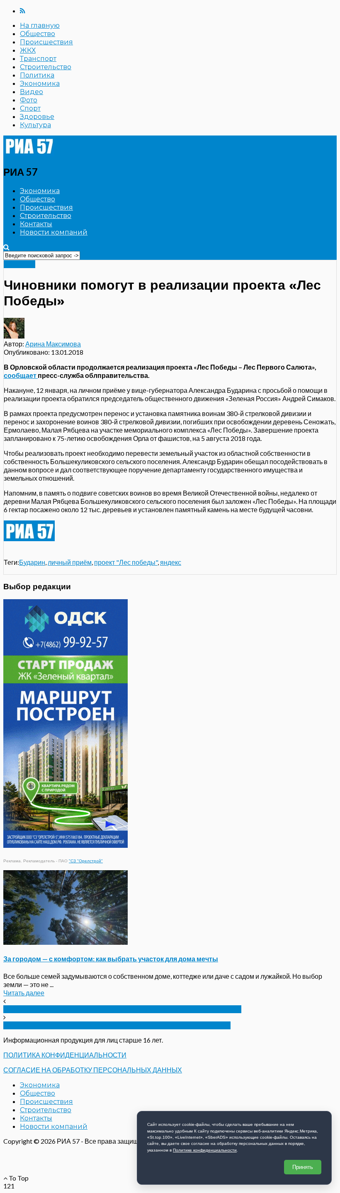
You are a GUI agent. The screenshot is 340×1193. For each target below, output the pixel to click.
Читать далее (23, 993)
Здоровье (37, 117)
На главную (40, 25)
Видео (31, 92)
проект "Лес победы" (126, 562)
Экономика (40, 83)
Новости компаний (53, 232)
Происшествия (46, 42)
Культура (35, 125)
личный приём (70, 562)
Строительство (45, 67)
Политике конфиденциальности (205, 1150)
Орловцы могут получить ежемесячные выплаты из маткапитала (117, 1025)
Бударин (32, 562)
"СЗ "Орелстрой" (86, 861)
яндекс (170, 562)
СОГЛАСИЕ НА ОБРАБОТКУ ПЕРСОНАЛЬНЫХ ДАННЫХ (92, 1070)
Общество (37, 34)
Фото (28, 100)
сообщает (21, 375)
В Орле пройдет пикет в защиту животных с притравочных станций (122, 1009)
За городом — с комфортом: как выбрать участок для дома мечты (110, 959)
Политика (37, 75)
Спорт (30, 108)
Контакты (36, 224)
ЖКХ (28, 50)
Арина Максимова (53, 344)
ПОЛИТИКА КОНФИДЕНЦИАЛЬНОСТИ (64, 1055)
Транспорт (38, 59)
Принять (302, 1167)
